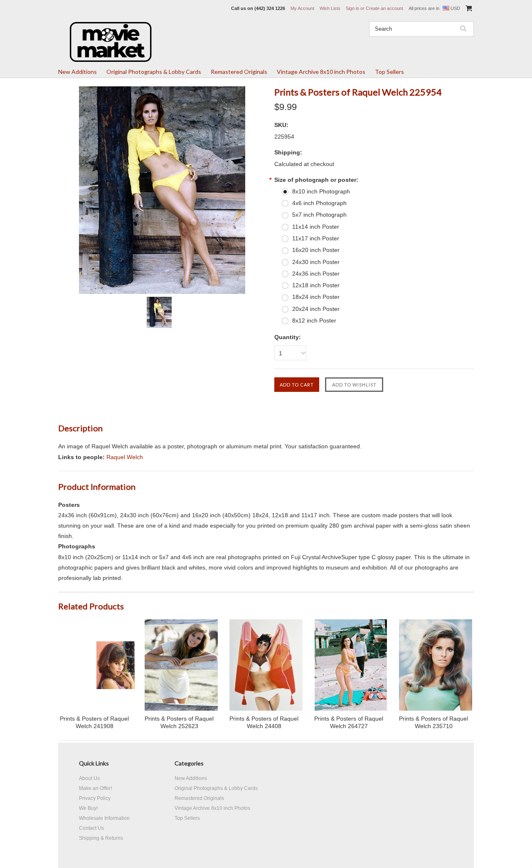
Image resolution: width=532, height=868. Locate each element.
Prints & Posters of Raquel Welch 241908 (94, 722)
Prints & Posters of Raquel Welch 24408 (263, 722)
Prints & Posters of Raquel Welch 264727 (348, 722)
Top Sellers (389, 71)
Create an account (384, 8)
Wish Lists (330, 8)
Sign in (352, 8)
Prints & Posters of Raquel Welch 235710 (433, 722)
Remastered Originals (239, 71)
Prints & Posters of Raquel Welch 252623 (179, 722)
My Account (302, 8)
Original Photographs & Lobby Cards (153, 71)
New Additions (77, 71)
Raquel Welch (124, 457)
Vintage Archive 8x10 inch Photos (321, 71)
